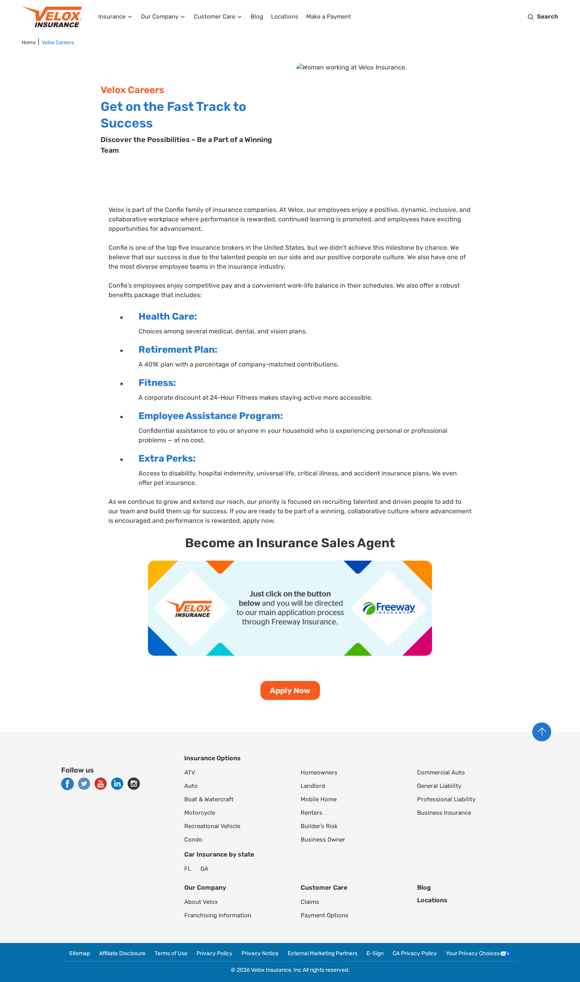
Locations (284, 16)
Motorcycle (199, 812)
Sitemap (79, 953)
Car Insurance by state (219, 854)
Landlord (313, 785)
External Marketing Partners (322, 953)
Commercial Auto (441, 772)
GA (204, 868)
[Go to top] (541, 731)
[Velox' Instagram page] (133, 783)
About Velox (201, 901)
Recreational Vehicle (212, 826)
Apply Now (290, 690)
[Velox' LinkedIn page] (117, 783)
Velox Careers (58, 42)
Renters (311, 812)
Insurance (111, 16)
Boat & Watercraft (209, 799)
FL (187, 868)
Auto (191, 785)
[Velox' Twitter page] (84, 783)
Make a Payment (328, 16)
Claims (310, 901)
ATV (189, 772)
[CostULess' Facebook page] (67, 783)
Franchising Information (217, 915)
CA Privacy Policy (415, 953)
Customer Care (214, 16)
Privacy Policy (214, 953)
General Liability (439, 785)
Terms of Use (171, 953)
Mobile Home (319, 799)
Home (29, 42)
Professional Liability (446, 799)
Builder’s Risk (319, 826)
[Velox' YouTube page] (100, 783)
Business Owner (323, 839)
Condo (193, 839)
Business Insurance (444, 812)
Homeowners (319, 772)
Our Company (159, 16)
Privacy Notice (260, 953)
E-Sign (375, 953)
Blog (257, 16)
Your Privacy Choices (473, 953)
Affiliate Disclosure (122, 953)
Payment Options (324, 915)
